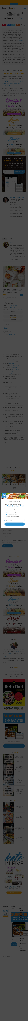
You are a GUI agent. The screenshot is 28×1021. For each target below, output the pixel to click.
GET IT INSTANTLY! (15, 524)
